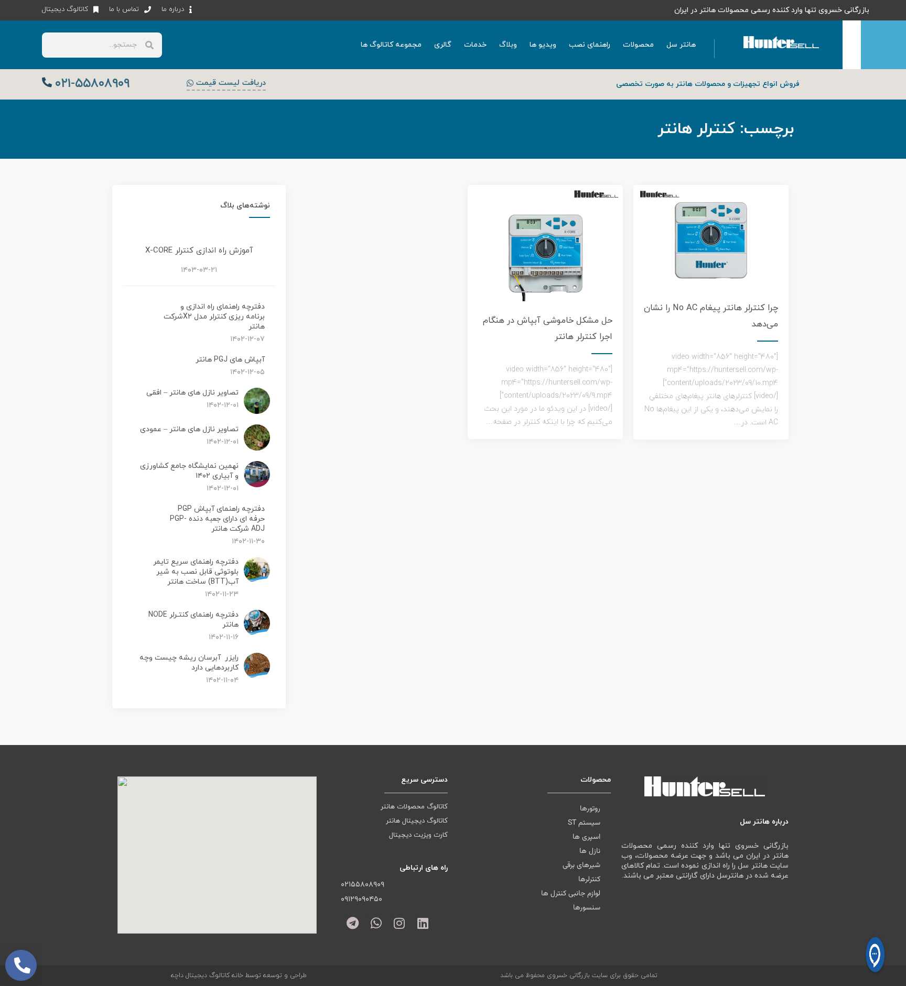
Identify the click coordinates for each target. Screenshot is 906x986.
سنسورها (586, 908)
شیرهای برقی (581, 865)
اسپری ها (586, 837)
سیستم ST (584, 823)
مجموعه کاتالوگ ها (391, 45)
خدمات (475, 45)
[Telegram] (352, 922)
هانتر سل (681, 45)
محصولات (638, 45)
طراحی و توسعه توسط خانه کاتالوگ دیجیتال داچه (239, 975)
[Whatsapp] (376, 922)
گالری (442, 45)
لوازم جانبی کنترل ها (570, 894)
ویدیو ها (543, 45)
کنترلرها (589, 879)
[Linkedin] (422, 922)
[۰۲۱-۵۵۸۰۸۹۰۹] (47, 82)
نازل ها (589, 851)
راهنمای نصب (589, 45)
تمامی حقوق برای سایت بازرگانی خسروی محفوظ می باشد (578, 975)
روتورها (590, 809)
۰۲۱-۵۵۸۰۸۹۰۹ (92, 84)
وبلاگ (508, 45)
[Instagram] (399, 922)
